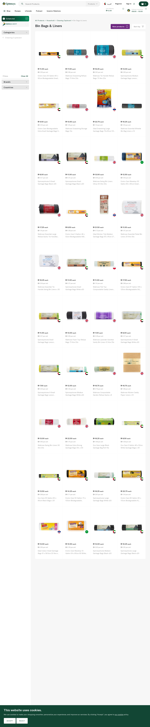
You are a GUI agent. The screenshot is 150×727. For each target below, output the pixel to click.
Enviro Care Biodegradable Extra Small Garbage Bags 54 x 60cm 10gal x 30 (49, 131)
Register (118, 4)
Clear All (24, 76)
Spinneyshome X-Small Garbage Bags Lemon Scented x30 (46, 394)
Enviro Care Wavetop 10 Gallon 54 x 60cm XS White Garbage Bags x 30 (75, 553)
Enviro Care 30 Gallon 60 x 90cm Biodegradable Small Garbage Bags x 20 (48, 78)
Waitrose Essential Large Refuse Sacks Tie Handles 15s (48, 236)
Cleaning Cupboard (13, 38)
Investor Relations (54, 11)
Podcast (39, 11)
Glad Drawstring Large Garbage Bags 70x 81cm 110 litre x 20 (103, 131)
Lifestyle (28, 11)
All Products (39, 20)
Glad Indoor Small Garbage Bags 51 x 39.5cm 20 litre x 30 (48, 553)
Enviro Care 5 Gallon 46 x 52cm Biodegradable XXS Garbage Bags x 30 (75, 236)
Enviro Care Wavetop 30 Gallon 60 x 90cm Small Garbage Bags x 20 (130, 183)
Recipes (18, 11)
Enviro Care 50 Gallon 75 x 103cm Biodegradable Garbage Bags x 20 (75, 500)
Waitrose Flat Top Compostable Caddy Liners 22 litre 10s (103, 289)
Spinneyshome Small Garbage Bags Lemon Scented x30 (46, 342)
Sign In (129, 4)
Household (51, 20)
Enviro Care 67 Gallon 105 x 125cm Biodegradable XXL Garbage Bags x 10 (131, 289)
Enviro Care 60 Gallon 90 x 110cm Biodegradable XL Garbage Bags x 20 (131, 500)
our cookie (119, 714)
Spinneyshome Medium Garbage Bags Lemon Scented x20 (129, 78)
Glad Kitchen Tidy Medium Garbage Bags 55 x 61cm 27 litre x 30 (103, 236)
